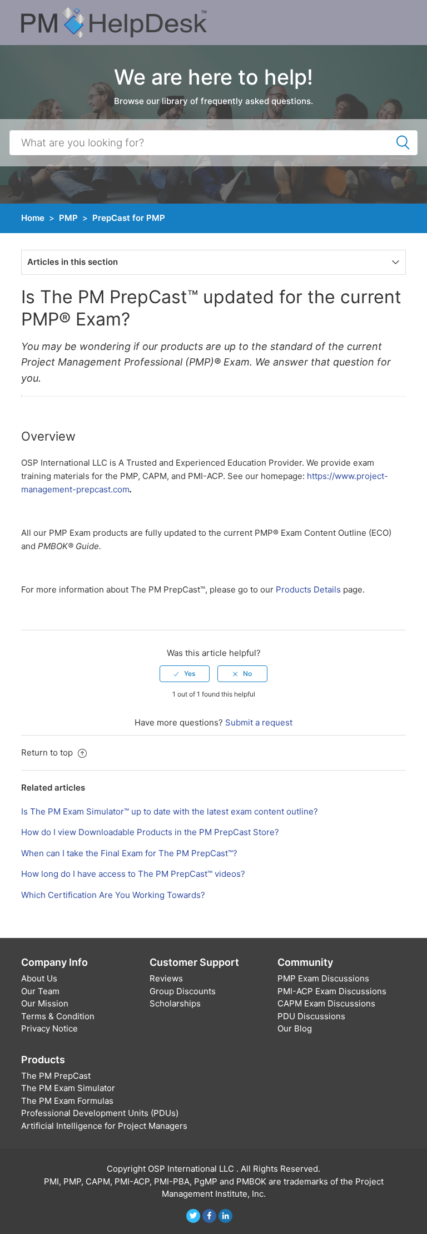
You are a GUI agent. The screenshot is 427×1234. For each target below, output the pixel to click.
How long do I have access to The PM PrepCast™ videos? (133, 873)
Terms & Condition (58, 1016)
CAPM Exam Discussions (326, 1003)
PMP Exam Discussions (323, 978)
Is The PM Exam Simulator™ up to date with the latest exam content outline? (169, 811)
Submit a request (258, 722)
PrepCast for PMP (128, 218)
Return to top (48, 752)
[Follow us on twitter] (193, 1216)
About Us (39, 978)
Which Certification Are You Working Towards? (113, 895)
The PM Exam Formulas (67, 1100)
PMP (68, 218)
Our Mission (44, 1003)
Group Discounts (183, 991)
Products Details (308, 589)
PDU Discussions (311, 1016)
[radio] (185, 673)
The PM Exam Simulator (68, 1088)
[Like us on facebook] (209, 1216)
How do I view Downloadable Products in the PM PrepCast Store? (150, 832)
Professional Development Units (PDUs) (99, 1113)
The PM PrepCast (56, 1075)
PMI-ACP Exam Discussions (331, 991)
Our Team (40, 991)
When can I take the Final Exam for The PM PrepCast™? (129, 853)
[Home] (114, 22)
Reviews (166, 978)
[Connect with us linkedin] (225, 1216)
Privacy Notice (49, 1028)
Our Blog (294, 1028)
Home (32, 218)
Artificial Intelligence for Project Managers (104, 1126)
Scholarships (175, 1003)
